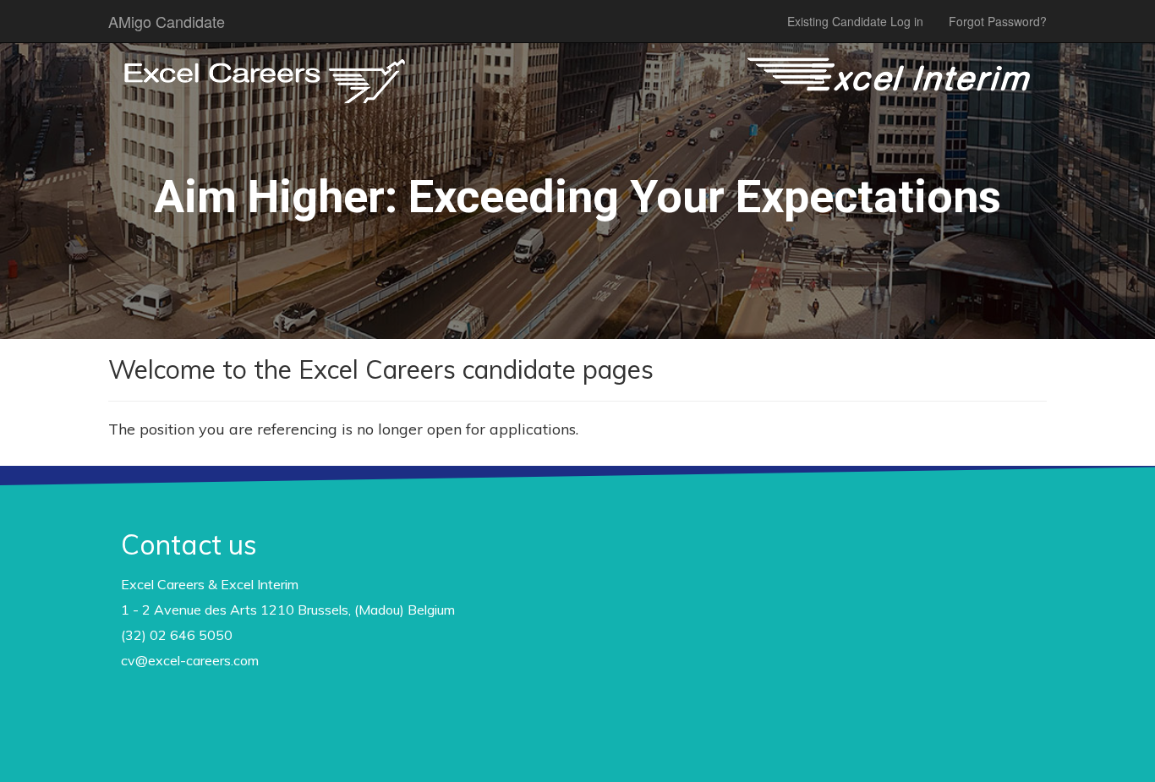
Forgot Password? (998, 21)
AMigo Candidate (166, 21)
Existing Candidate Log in (855, 21)
